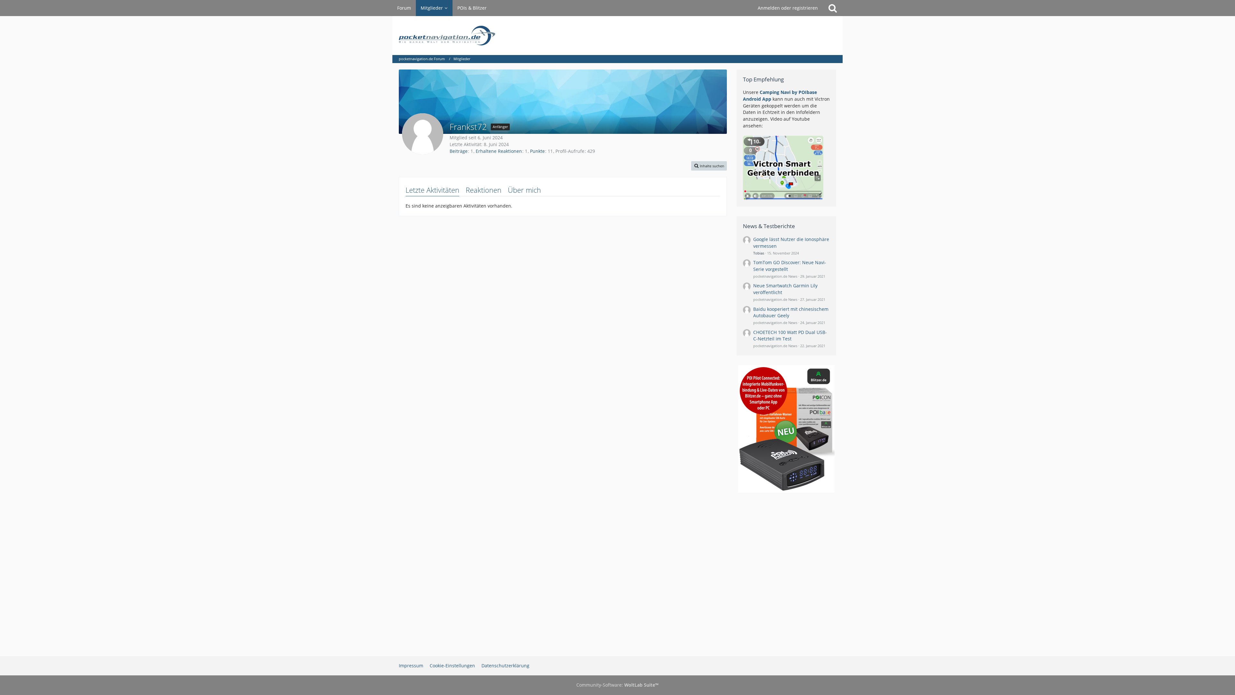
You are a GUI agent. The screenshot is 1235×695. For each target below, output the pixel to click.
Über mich (524, 190)
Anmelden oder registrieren (788, 8)
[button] (709, 166)
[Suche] (833, 8)
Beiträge (459, 151)
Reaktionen (483, 190)
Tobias (758, 253)
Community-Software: (617, 685)
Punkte (537, 151)
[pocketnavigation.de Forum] (617, 36)
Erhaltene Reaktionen (499, 151)
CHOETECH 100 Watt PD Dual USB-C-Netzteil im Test (790, 335)
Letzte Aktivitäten (432, 190)
